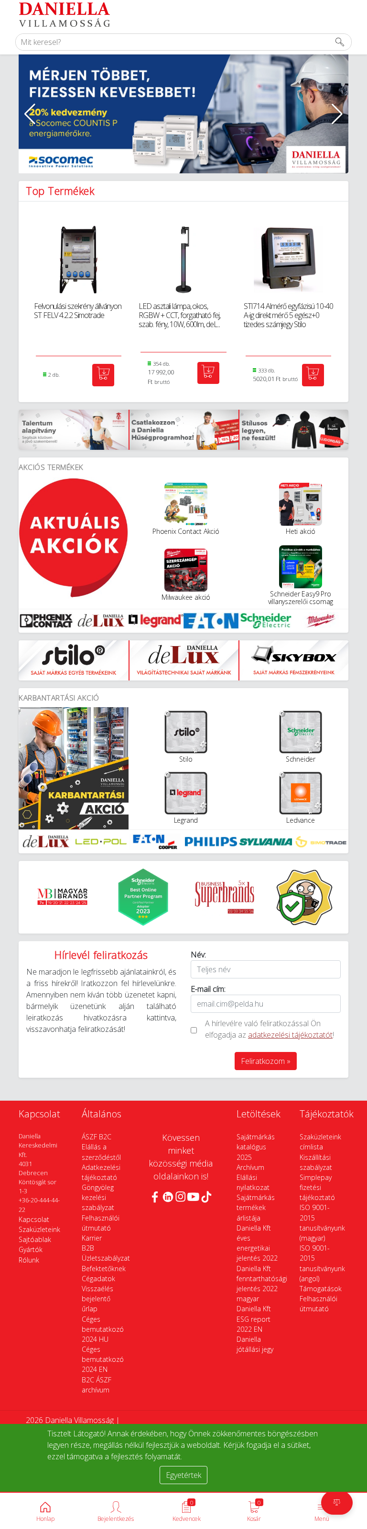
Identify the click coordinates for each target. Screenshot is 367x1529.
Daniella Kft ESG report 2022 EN (254, 1318)
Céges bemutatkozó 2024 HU (103, 1329)
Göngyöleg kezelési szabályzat (98, 1197)
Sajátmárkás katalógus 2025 (256, 1146)
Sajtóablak (35, 1239)
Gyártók (31, 1249)
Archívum (250, 1167)
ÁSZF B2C (96, 1136)
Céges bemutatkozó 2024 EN (103, 1359)
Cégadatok (98, 1278)
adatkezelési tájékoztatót (290, 1035)
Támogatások (321, 1288)
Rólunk (29, 1259)
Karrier (92, 1237)
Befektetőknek (104, 1268)
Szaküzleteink (39, 1229)
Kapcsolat (34, 1219)
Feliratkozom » (266, 1061)
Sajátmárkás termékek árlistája (256, 1207)
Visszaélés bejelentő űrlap (97, 1298)
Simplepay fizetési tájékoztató (317, 1187)
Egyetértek (183, 1475)
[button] (29, 114)
